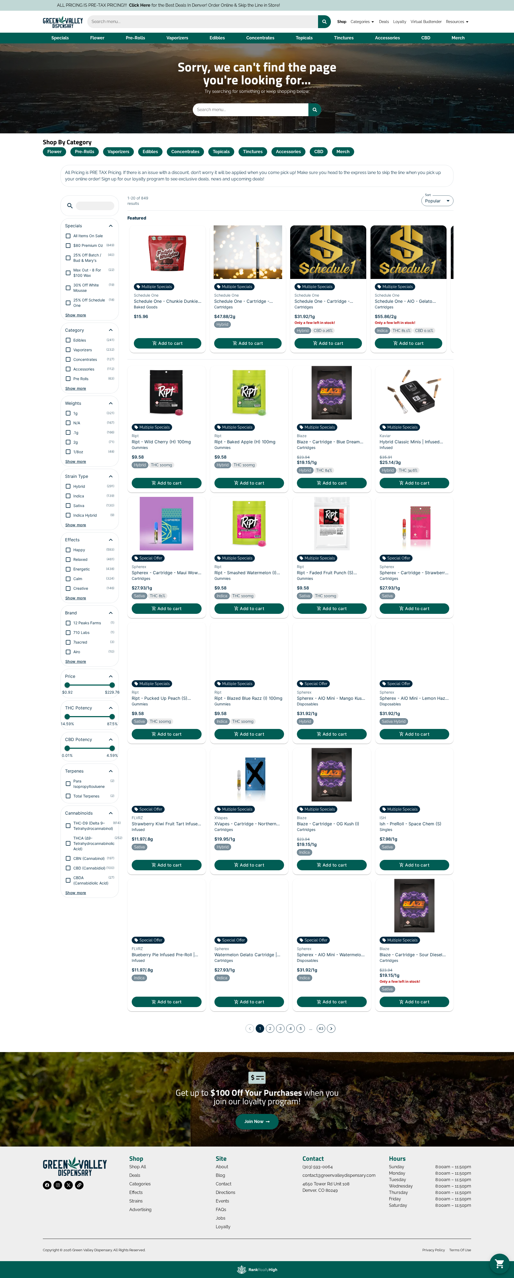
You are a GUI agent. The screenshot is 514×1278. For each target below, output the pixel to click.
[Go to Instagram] (58, 1185)
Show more (75, 315)
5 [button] (301, 1028)
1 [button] (260, 1028)
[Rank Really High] (257, 1269)
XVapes (221, 817)
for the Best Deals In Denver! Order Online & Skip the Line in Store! (93, 5)
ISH (383, 817)
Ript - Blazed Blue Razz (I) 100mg (248, 698)
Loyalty (399, 21)
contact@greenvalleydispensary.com (339, 1175)
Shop (341, 21)
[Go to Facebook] (47, 1185)
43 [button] (321, 1028)
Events (222, 1201)
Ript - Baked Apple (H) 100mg (244, 441)
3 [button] (280, 1028)
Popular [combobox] (433, 200)
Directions (225, 1192)
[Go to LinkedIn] (79, 1185)
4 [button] (290, 1028)
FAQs (221, 1209)
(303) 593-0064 (318, 1166)
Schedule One (146, 295)
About (222, 1166)
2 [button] (270, 1028)
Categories (360, 21)
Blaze (302, 435)
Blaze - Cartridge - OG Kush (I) (328, 823)
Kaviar (385, 435)
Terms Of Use (460, 1250)
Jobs (220, 1218)
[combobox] (202, 21)
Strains (136, 1201)
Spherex (139, 566)
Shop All (137, 1166)
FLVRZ (137, 817)
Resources (455, 21)
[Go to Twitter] (68, 1185)
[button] (70, 205)
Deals (384, 21)
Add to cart (170, 343)
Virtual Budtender (426, 21)
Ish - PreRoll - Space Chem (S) (410, 823)
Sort (428, 194)
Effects (136, 1192)
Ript (135, 435)
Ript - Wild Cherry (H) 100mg (161, 441)
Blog (220, 1175)
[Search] (324, 21)
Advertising (140, 1209)
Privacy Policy (433, 1250)
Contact (223, 1183)
